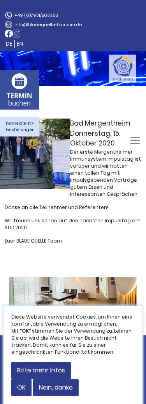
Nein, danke (56, 387)
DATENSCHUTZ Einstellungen (20, 127)
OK (21, 387)
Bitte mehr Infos (41, 370)
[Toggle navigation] (135, 140)
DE (9, 44)
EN (20, 44)
